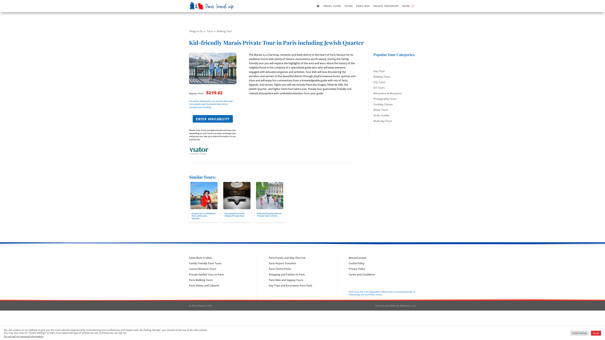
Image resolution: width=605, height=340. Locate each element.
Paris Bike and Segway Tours (286, 280)
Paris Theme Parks (280, 269)
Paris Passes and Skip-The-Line (287, 258)
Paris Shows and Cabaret (204, 285)
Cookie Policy (357, 263)
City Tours (379, 82)
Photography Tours (385, 99)
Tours (348, 6)
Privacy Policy (357, 269)
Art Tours (379, 87)
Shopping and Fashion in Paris (287, 274)
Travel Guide (332, 6)
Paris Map (363, 6)
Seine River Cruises (200, 258)
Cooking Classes (383, 104)
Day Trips (379, 71)
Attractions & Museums (387, 93)
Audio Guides (381, 115)
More (406, 6)
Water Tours (380, 110)
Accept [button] (596, 333)
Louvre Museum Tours (202, 269)
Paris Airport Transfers (282, 263)
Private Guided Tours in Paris (206, 274)
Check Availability (213, 119)
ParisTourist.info (202, 305)
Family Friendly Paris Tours (205, 263)
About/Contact (357, 258)
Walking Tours (224, 31)
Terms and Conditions (362, 274)
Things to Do (196, 31)
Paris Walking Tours (201, 280)
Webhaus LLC (408, 305)
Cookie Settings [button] (579, 333)
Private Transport (386, 6)
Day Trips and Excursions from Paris (290, 285)
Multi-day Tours (382, 121)
